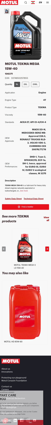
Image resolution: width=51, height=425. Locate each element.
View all (46, 218)
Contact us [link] (6, 387)
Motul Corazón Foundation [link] (14, 381)
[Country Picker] (33, 2)
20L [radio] (25, 84)
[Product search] (26, 2)
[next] (47, 249)
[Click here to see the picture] (6, 11)
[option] (25, 249)
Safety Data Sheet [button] (13, 199)
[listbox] (25, 249)
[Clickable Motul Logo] (9, 2)
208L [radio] (35, 84)
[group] (26, 84)
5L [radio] (17, 84)
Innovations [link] (7, 372)
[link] (25, 207)
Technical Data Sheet (33, 199)
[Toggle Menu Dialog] (47, 2)
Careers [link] (5, 390)
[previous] (4, 249)
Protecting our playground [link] (13, 378)
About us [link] (5, 369)
